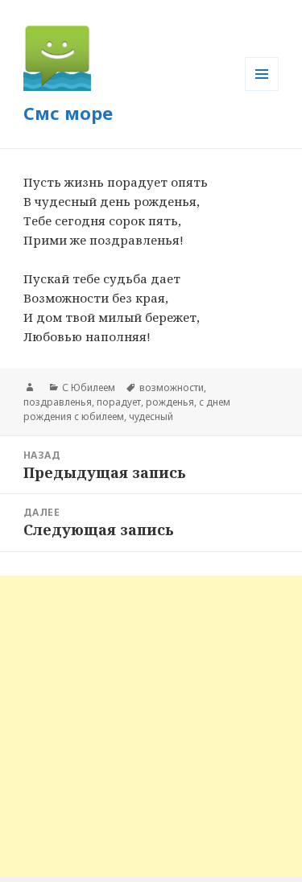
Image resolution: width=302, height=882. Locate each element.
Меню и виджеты (262, 90)
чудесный (151, 416)
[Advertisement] (151, 726)
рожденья (170, 402)
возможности (171, 387)
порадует (119, 402)
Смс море (68, 113)
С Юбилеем (88, 387)
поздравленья (57, 402)
